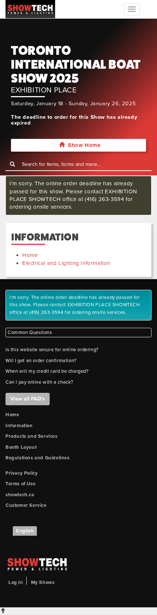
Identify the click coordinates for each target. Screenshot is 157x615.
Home (30, 255)
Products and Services (31, 436)
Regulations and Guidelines (37, 458)
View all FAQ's (27, 399)
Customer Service (26, 505)
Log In (15, 582)
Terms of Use (20, 484)
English (25, 531)
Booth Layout (21, 447)
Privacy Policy (21, 473)
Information (19, 426)
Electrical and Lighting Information (66, 263)
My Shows (43, 582)
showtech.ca (19, 495)
